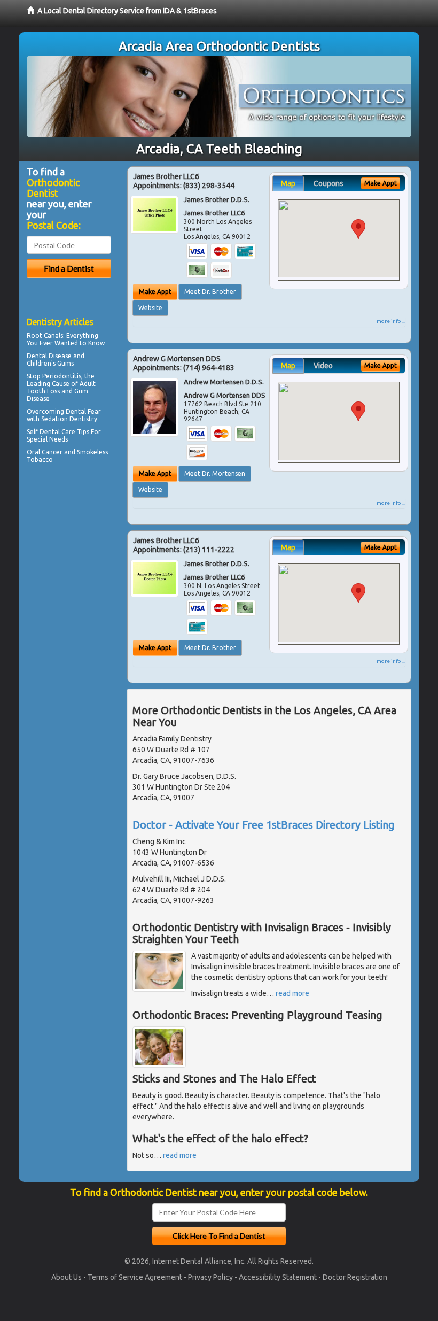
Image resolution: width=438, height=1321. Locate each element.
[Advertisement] (81, 560)
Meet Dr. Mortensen (214, 473)
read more (292, 993)
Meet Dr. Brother (210, 291)
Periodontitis (61, 376)
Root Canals (45, 335)
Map (288, 183)
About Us (66, 1277)
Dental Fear (83, 411)
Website (150, 307)
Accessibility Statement (278, 1277)
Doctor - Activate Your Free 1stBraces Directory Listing (263, 824)
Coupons (328, 183)
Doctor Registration (355, 1277)
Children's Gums (50, 363)
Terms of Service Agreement (135, 1277)
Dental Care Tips (64, 431)
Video (323, 365)
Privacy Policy (210, 1277)
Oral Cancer (44, 452)
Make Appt (155, 291)
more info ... (391, 321)
